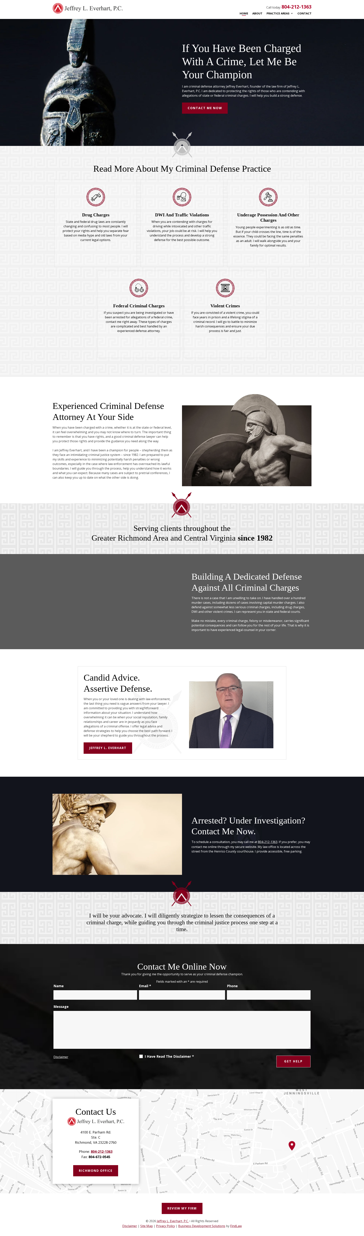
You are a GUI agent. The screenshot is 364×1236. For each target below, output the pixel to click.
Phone (232, 986)
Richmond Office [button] (95, 1171)
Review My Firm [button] (182, 1208)
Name (58, 986)
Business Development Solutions (201, 1226)
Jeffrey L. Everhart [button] (107, 748)
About (257, 13)
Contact (304, 13)
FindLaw (236, 1226)
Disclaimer (60, 1057)
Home (244, 13)
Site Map (146, 1226)
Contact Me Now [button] (205, 108)
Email (145, 986)
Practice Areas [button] (278, 13)
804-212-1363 (296, 6)
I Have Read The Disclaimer (169, 1056)
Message (61, 1006)
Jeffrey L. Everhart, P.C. (173, 1221)
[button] (358, 1206)
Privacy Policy (165, 1226)
